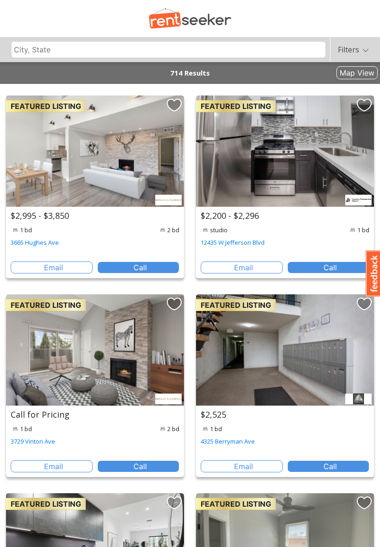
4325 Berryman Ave (228, 441)
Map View (357, 72)
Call (140, 267)
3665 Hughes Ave (35, 242)
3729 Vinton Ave (33, 441)
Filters (348, 50)
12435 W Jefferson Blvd (233, 242)
